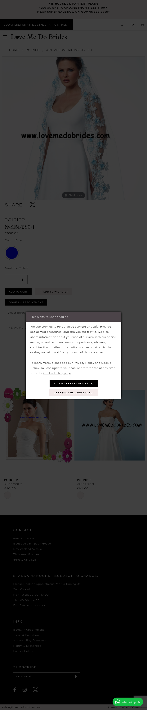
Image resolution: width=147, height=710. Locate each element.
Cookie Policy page (57, 373)
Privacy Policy (84, 362)
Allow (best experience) (74, 383)
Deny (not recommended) (74, 392)
